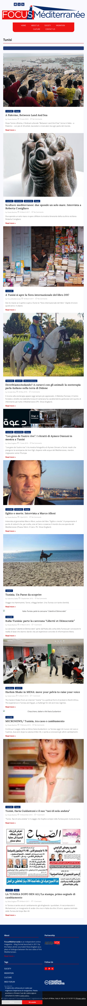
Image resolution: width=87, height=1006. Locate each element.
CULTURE (36, 29)
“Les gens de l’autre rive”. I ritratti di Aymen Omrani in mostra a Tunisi (38, 437)
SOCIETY (47, 25)
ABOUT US (35, 25)
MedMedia (9, 688)
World (16, 890)
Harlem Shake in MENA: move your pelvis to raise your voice (42, 692)
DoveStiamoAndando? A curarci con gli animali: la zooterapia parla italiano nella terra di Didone (43, 386)
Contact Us (50, 29)
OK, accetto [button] (32, 1002)
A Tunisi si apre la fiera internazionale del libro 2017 (37, 295)
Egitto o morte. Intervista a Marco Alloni (30, 513)
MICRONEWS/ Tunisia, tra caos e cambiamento (35, 721)
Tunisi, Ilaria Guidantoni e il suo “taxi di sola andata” (37, 811)
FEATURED (18, 201)
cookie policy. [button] (24, 995)
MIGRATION (60, 25)
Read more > (9, 956)
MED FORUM (9, 981)
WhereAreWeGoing (30, 381)
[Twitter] (49, 968)
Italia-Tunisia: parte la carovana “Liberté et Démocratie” (40, 621)
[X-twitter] (19, 4)
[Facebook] (15, 4)
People (17, 111)
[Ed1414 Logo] (43, 12)
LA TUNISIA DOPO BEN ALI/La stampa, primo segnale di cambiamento (40, 895)
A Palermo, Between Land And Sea (26, 115)
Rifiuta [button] (12, 1002)
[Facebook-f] (46, 968)
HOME (23, 25)
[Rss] (22, 4)
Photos (27, 432)
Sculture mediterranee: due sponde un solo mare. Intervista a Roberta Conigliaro (43, 206)
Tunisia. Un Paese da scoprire (23, 594)
